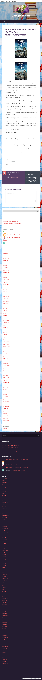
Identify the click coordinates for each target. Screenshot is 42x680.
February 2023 (6, 296)
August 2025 (6, 260)
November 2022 (6, 301)
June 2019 (5, 370)
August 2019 (4, 604)
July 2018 (5, 389)
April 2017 (5, 413)
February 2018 (5, 637)
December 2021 (6, 320)
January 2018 (6, 399)
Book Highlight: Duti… (10, 240)
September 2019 (7, 365)
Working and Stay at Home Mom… (16, 234)
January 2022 (6, 318)
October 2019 (6, 363)
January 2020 (6, 360)
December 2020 (6, 341)
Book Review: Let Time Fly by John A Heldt (11, 221)
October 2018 (6, 384)
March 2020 (6, 356)
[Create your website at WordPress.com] (21, 1)
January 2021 (6, 339)
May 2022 (4, 545)
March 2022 (6, 315)
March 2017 (6, 415)
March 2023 (6, 294)
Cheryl (8, 234)
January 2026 (6, 255)
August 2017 (6, 408)
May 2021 (5, 332)
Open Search (39, 21)
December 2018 (6, 380)
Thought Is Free (21, 15)
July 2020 (5, 349)
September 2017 (6, 406)
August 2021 (6, 327)
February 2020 (6, 358)
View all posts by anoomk (13, 177)
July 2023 (5, 287)
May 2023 (5, 291)
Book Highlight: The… (10, 459)
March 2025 (6, 267)
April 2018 (5, 394)
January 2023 (6, 298)
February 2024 (6, 279)
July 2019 (5, 368)
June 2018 (5, 391)
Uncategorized (30, 174)
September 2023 (7, 284)
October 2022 (6, 303)
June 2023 (5, 289)
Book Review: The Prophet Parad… (22, 459)
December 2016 (6, 420)
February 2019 (6, 377)
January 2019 (6, 379)
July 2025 (5, 262)
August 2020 (6, 348)
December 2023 (6, 282)
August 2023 (6, 286)
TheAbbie (8, 237)
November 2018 (6, 382)
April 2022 (5, 313)
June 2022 (5, 310)
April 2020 (4, 591)
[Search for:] (21, 211)
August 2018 (6, 387)
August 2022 (6, 306)
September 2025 (7, 258)
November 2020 (5, 578)
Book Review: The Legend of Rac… (19, 470)
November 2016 (5, 663)
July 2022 (5, 308)
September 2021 (6, 325)
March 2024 (6, 277)
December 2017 (6, 401)
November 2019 (6, 361)
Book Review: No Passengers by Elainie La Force (12, 219)
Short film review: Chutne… (16, 237)
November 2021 (6, 322)
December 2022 (5, 532)
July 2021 (5, 329)
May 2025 (5, 263)
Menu (5, 21)
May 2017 (5, 411)
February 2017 (5, 657)
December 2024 (6, 270)
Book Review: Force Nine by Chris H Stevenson (11, 218)
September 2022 (7, 305)
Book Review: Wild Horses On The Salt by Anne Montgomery (21, 32)
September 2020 (7, 346)
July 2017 (4, 650)
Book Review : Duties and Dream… (21, 240)
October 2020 (6, 344)
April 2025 (5, 265)
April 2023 (4, 524)
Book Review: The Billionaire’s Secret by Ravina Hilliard (33, 181)
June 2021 (4, 565)
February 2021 (6, 337)
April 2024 (5, 275)
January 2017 (6, 418)
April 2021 (5, 334)
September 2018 (5, 624)
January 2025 (4, 498)
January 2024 (4, 511)
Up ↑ (21, 677)
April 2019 (4, 611)
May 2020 (5, 353)
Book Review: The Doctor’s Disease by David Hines (12, 223)
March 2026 (6, 253)
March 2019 (6, 375)
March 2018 (6, 396)
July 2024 (5, 274)
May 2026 (5, 251)
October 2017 (6, 404)
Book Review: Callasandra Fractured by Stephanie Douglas (13, 451)
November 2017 (6, 403)
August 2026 (4, 478)
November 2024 (6, 272)
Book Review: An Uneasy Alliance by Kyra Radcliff (32, 178)
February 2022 (6, 317)
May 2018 (5, 392)
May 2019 (5, 372)
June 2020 (5, 351)
